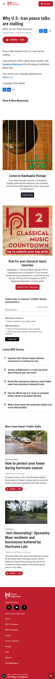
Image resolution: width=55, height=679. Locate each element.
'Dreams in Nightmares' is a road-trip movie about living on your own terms (28, 371)
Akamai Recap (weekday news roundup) (23, 329)
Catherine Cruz (10, 474)
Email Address (11, 310)
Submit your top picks (27, 287)
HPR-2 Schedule (11, 630)
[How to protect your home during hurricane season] (26, 442)
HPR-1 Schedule (11, 624)
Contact (8, 635)
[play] (4, 675)
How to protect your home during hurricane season (25, 465)
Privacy (8, 647)
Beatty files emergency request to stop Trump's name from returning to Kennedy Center (29, 383)
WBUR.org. (8, 77)
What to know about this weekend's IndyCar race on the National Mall (30, 406)
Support (8, 658)
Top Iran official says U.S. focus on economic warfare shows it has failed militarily (28, 394)
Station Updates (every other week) (21, 321)
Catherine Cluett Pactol (13, 552)
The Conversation (11, 459)
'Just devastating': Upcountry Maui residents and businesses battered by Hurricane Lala (27, 540)
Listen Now (27, 194)
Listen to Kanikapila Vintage (27, 176)
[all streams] (51, 676)
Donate (46, 4)
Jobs (7, 652)
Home (7, 619)
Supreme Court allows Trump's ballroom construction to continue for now (26, 359)
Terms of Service (12, 641)
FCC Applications (12, 663)
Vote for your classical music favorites (27, 263)
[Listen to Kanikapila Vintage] (27, 145)
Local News (9, 529)
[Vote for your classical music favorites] (27, 231)
